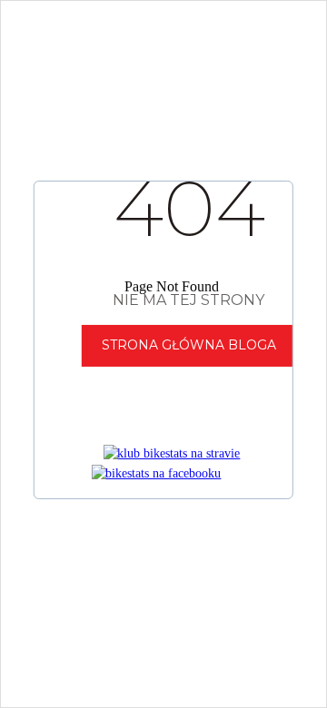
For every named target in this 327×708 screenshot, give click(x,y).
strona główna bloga (189, 345)
